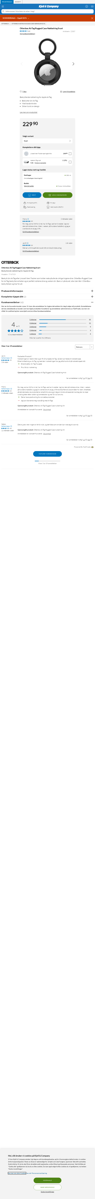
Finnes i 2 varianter (40, 163)
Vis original (47, 409)
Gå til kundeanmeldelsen (31, 232)
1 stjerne (33, 334)
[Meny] (3, 6)
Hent (34, 195)
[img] (73, 64)
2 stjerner (33, 330)
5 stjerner (33, 319)
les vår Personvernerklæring (37, 1173)
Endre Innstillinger (47, 1192)
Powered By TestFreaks (82, 447)
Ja (84, 378)
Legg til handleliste (69, 92)
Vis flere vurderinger (47, 454)
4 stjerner (33, 323)
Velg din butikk (29, 186)
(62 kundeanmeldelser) (27, 34)
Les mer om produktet (28, 112)
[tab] (7, 2)
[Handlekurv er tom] (92, 6)
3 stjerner (33, 327)
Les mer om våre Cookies (17, 1173)
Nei (88, 378)
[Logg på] (86, 6)
